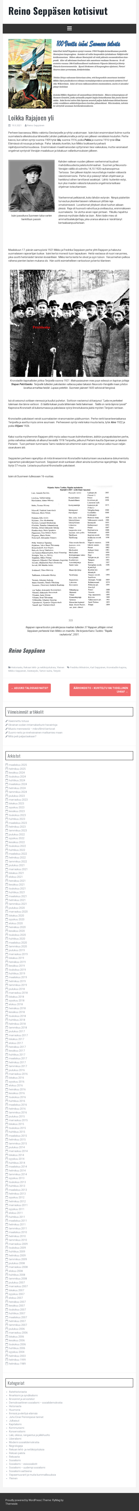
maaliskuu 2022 (18, 853)
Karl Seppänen (98, 667)
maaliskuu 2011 (18, 1220)
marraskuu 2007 (18, 1286)
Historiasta (16, 667)
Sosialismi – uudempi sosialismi (27, 1467)
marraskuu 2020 (18, 911)
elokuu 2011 (16, 1213)
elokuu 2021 (16, 876)
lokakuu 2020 (16, 915)
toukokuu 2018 (17, 1016)
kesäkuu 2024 (17, 772)
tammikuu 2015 (18, 1143)
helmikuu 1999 (17, 1359)
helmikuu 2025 (17, 768)
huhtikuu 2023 (17, 819)
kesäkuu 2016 (17, 1093)
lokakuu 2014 (16, 1155)
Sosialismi (15, 1460)
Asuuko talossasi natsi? (29, 688)
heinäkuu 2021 (17, 880)
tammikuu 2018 (18, 1027)
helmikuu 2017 (17, 1062)
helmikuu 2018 (17, 1023)
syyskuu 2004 (16, 1352)
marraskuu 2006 (18, 1332)
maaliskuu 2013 (18, 1189)
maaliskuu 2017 (18, 1058)
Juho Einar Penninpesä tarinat (26, 1417)
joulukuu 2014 (17, 1147)
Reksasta (14, 1456)
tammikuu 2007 (18, 1324)
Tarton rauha (45, 670)
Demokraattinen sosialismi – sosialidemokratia (35, 1402)
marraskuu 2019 (18, 954)
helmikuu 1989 (17, 1363)
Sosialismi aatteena (20, 1471)
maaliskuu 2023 (18, 822)
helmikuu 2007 (17, 1321)
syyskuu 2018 (16, 1000)
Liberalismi (15, 1438)
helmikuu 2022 (17, 857)
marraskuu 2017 (18, 1035)
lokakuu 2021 (16, 873)
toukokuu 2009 (17, 1247)
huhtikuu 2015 (17, 1131)
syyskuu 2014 (16, 1158)
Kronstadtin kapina (116, 667)
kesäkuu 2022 (17, 842)
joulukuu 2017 (17, 1031)
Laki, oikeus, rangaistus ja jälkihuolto (29, 1435)
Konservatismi (17, 1431)
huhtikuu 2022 (17, 850)
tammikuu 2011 (18, 1228)
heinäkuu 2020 (17, 927)
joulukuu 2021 (17, 865)
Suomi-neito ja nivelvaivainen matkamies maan (35, 732)
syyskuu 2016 (16, 1081)
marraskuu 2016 (18, 1073)
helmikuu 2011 (17, 1224)
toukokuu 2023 (17, 815)
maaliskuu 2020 (18, 942)
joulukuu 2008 (17, 1263)
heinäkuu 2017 (17, 1046)
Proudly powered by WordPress (23, 1500)
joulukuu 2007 (17, 1282)
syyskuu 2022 (16, 838)
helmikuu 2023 (17, 826)
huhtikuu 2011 (17, 1216)
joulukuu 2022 (17, 834)
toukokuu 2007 (17, 1309)
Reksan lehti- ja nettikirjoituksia (40, 667)
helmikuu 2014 (17, 1170)
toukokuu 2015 (17, 1128)
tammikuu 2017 (18, 1066)
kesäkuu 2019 (17, 965)
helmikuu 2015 (17, 1139)
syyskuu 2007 (16, 1294)
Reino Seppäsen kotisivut (58, 10)
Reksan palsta (17, 1453)
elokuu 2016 (16, 1085)
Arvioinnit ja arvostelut (22, 1399)
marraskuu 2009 (18, 1244)
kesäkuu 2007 (17, 1305)
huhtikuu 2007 (17, 1313)
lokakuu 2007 (16, 1290)
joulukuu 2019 (17, 950)
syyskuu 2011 (16, 1209)
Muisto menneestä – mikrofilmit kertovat (31, 728)
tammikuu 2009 (18, 1259)
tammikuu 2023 (18, 830)
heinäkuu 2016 (17, 1089)
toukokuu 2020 (17, 934)
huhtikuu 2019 (17, 973)
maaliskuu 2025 (18, 764)
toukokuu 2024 (17, 776)
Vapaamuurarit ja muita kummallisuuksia (32, 1474)
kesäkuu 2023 (17, 811)
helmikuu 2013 (17, 1193)
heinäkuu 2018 (17, 1008)
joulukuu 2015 (17, 1116)
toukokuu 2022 (17, 846)
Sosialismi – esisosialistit (23, 1463)
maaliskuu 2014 (18, 1166)
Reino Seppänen (35, 125)
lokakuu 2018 (16, 996)
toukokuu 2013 (17, 1182)
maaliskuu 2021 (18, 896)
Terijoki (57, 670)
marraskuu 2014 (18, 1151)
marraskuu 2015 (18, 1120)
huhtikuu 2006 (17, 1348)
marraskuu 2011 (18, 1205)
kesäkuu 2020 (17, 930)
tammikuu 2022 (18, 861)
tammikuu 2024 (18, 791)
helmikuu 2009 (17, 1255)
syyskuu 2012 (16, 1197)
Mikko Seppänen (17, 670)
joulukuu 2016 (17, 1070)
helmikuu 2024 (17, 788)
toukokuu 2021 (17, 888)
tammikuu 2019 (18, 985)
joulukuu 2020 (17, 907)
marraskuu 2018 (18, 992)
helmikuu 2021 (17, 900)
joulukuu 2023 (17, 795)
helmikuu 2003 (17, 1355)
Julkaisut (14, 1420)
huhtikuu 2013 (17, 1185)
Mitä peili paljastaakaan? (22, 736)
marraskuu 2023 (18, 799)
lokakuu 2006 (16, 1336)
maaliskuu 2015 (18, 1135)
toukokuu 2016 (17, 1097)
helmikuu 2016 (17, 1108)
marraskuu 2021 (18, 869)
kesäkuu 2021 (17, 884)
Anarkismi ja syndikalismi (23, 1395)
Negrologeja (16, 1445)
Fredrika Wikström (79, 667)
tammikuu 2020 (18, 946)
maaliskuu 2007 (18, 1317)
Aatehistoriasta (18, 1391)
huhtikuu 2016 (17, 1101)
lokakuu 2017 (16, 1039)
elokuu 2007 (16, 1297)
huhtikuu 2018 (17, 1019)
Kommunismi (16, 1427)
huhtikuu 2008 (17, 1274)
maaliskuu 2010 (18, 1232)
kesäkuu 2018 (17, 1012)
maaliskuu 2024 (18, 784)
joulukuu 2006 (17, 1328)
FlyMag (56, 1500)
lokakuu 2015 (16, 1124)
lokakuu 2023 (16, 803)
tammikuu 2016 (18, 1112)
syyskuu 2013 (16, 1178)
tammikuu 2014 (18, 1174)
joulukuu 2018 (17, 989)
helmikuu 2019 (17, 981)
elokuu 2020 (16, 923)
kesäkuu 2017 (17, 1050)
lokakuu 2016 (16, 1077)
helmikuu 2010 (17, 1236)
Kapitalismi (15, 1424)
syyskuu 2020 (16, 919)
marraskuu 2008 (18, 1267)
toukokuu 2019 (17, 969)
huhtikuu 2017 (17, 1054)
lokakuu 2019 (16, 958)
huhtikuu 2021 (17, 892)
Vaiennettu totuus (18, 721)
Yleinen (60, 667)
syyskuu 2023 (16, 807)
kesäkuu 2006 (17, 1340)
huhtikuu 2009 (17, 1251)
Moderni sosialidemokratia (24, 1442)
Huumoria (14, 1409)
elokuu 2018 (16, 1004)
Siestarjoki (32, 670)
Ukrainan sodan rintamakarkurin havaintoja (32, 724)
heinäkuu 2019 (17, 962)
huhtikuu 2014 (17, 1162)
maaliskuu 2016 (18, 1104)
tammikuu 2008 (18, 1278)
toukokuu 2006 (17, 1344)
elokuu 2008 (16, 1271)
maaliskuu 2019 (18, 977)
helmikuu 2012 (17, 1201)
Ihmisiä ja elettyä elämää (23, 1413)
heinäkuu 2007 (17, 1301)
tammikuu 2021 (18, 903)
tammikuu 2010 (18, 1240)
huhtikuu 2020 (17, 938)
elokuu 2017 (16, 1043)
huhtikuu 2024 (17, 780)
